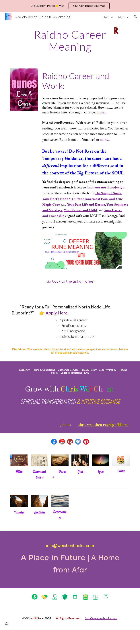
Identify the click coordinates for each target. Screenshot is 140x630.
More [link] (121, 17)
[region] (70, 6)
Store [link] (106, 17)
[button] (135, 16)
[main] (70, 40)
